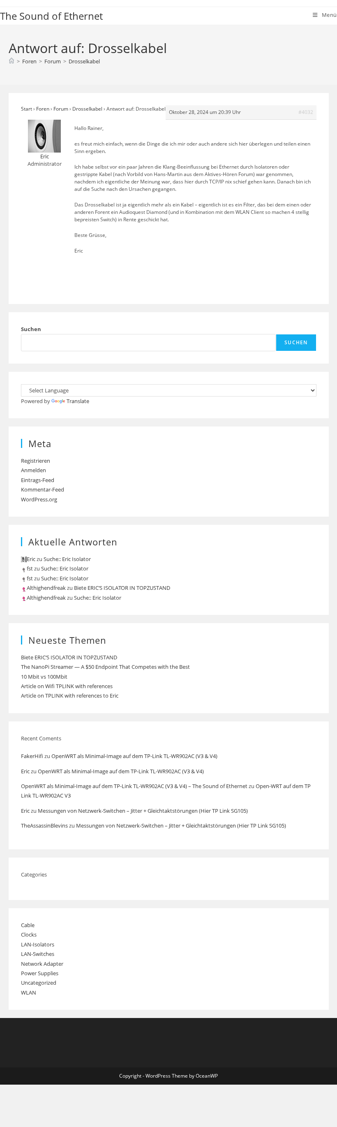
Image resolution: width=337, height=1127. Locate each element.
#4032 (305, 112)
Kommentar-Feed (42, 489)
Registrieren (35, 460)
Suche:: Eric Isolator (67, 559)
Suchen (31, 329)
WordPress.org (39, 499)
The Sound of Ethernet (51, 16)
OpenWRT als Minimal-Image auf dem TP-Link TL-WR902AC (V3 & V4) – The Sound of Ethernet (134, 786)
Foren (42, 108)
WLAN (28, 992)
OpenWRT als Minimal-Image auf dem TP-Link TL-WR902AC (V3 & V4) (134, 756)
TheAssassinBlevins (44, 825)
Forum (60, 108)
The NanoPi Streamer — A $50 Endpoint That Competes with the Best (105, 666)
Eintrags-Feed (37, 480)
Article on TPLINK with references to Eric (69, 695)
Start (26, 108)
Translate (78, 401)
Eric (25, 771)
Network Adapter (42, 963)
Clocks (29, 934)
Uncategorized (38, 982)
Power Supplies (39, 973)
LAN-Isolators (37, 944)
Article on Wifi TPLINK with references (67, 686)
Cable (28, 925)
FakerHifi (32, 756)
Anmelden (33, 470)
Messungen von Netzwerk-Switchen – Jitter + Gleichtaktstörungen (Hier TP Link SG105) (143, 810)
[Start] (11, 61)
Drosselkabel (84, 61)
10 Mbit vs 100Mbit (44, 676)
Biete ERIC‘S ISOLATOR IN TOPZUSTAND (122, 587)
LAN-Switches (37, 954)
